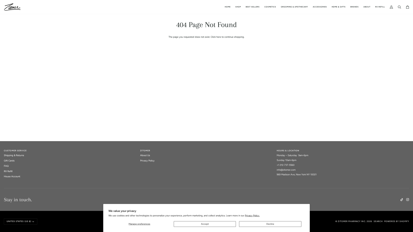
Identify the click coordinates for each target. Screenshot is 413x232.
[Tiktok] (401, 199)
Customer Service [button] (15, 150)
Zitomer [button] (145, 150)
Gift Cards (9, 160)
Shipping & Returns (14, 155)
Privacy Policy (147, 160)
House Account (12, 176)
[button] (270, 7)
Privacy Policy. (252, 215)
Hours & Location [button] (288, 150)
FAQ (6, 165)
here (218, 36)
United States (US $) (19, 221)
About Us (145, 155)
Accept (205, 223)
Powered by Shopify (396, 221)
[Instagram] (407, 199)
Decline (270, 223)
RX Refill (8, 171)
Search (378, 221)
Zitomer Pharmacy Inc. (352, 221)
